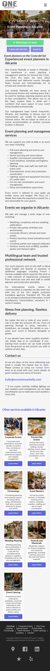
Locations (20, 633)
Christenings (9, 631)
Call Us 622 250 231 (18, 49)
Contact (30, 633)
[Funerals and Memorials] (37, 530)
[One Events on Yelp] (31, 663)
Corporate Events (25, 626)
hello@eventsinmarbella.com (23, 379)
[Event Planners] (37, 480)
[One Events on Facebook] (25, 653)
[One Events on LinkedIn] (37, 653)
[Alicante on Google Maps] (13, 653)
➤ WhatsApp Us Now (25, 42)
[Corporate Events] (13, 427)
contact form (42, 368)
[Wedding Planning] (13, 530)
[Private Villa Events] (37, 427)
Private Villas (37, 628)
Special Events (22, 628)
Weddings (11, 626)
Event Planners (24, 631)
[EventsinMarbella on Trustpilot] (19, 663)
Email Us (37, 49)
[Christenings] (13, 480)
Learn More (13, 463)
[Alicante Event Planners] (9, 5)
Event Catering (39, 631)
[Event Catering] (13, 582)
